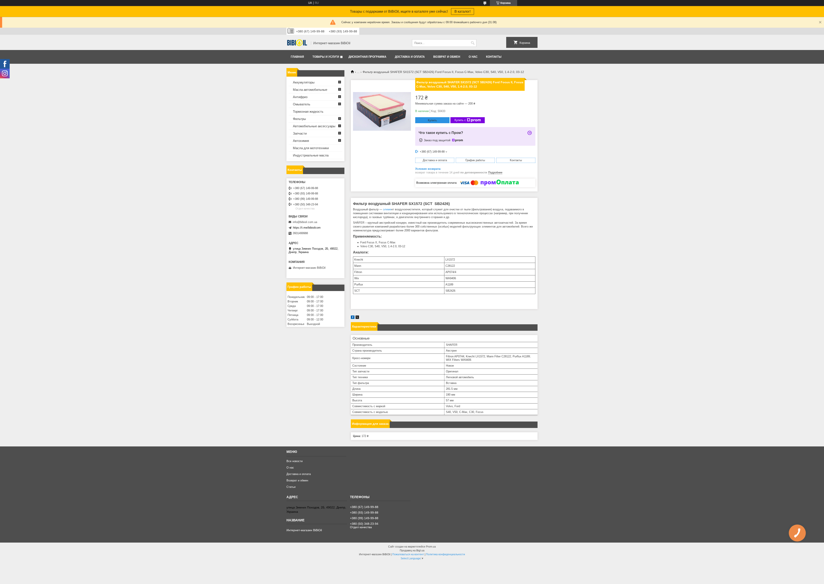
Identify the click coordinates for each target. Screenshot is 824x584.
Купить (432, 120)
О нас (473, 56)
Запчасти (300, 133)
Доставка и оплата (410, 56)
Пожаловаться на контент (408, 554)
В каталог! (462, 11)
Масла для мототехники (311, 148)
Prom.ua (431, 546)
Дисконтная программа (367, 56)
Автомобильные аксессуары (314, 126)
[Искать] (472, 43)
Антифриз (300, 97)
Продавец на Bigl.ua (412, 550)
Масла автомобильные (310, 89)
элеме (386, 209)
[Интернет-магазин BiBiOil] (297, 43)
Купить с (460, 120)
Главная (297, 56)
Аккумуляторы (304, 82)
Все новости (294, 461)
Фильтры (299, 119)
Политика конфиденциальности (445, 554)
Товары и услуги (325, 56)
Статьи (290, 486)
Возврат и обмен (446, 56)
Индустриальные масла (311, 155)
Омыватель (301, 104)
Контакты (493, 56)
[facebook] (352, 318)
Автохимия (301, 141)
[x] (357, 318)
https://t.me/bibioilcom (307, 227)
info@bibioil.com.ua (305, 222)
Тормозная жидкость (308, 111)
